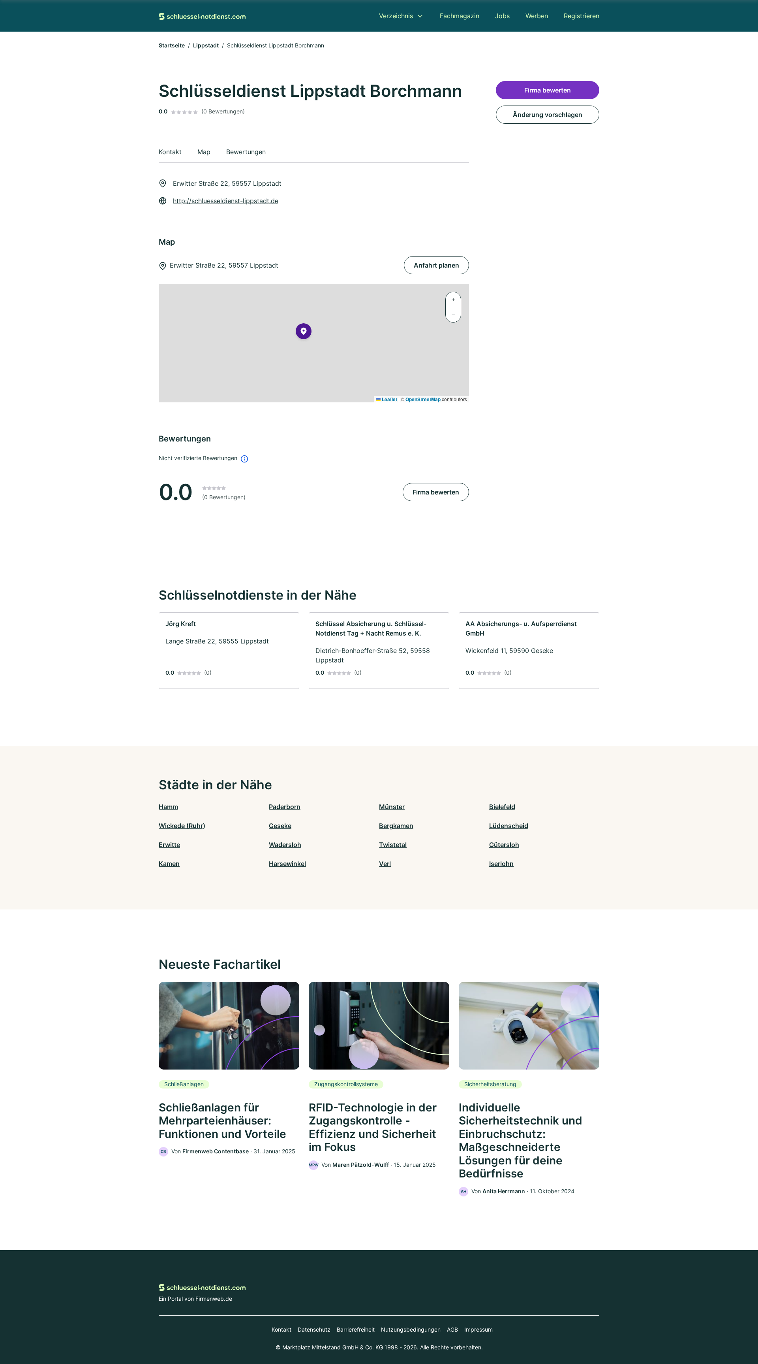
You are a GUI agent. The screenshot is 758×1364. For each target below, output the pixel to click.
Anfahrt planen (436, 265)
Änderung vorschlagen (547, 115)
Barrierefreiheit (356, 1329)
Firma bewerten (436, 492)
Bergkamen (396, 826)
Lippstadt (206, 45)
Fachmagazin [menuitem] (459, 16)
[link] (229, 650)
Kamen (169, 864)
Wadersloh (285, 845)
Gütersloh (504, 845)
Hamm (168, 807)
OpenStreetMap (423, 399)
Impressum (478, 1329)
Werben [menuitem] (536, 16)
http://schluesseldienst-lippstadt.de (225, 201)
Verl (385, 864)
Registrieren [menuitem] (581, 16)
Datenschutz (314, 1329)
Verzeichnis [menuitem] (396, 16)
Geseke (280, 826)
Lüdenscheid (508, 826)
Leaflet (389, 399)
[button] (303, 333)
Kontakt (281, 1329)
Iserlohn (501, 864)
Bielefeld (502, 807)
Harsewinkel (287, 864)
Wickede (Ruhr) (182, 826)
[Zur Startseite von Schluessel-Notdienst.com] (202, 16)
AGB (452, 1329)
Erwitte (169, 845)
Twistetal (393, 845)
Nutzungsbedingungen (411, 1329)
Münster (392, 807)
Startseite (172, 45)
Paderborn (284, 807)
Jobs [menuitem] (502, 16)
